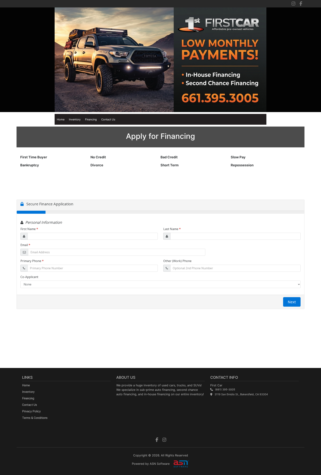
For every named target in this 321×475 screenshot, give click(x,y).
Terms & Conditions (35, 418)
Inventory (75, 119)
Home (60, 119)
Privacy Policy (31, 411)
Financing (91, 119)
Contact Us (108, 119)
